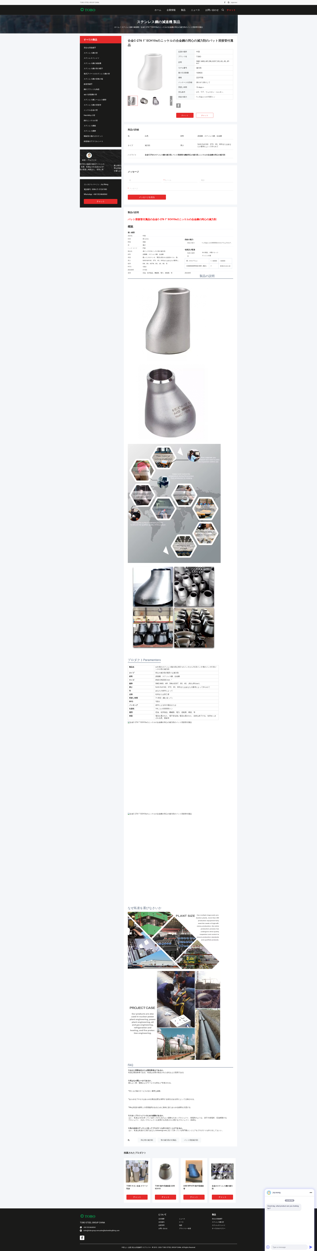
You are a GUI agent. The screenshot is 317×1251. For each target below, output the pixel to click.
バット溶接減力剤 (191, 1140)
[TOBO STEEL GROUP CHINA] (88, 10)
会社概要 (161, 1219)
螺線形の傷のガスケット (93, 136)
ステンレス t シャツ (91, 58)
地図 (180, 1225)
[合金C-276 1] (150, 72)
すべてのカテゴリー (218, 1228)
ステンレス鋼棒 (90, 131)
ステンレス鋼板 (90, 126)
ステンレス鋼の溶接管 (92, 105)
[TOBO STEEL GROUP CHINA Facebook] (225, 2)
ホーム (116, 27)
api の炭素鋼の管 (90, 94)
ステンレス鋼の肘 (91, 53)
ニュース (182, 1219)
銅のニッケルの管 (91, 120)
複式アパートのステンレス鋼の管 (97, 74)
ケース (181, 1222)
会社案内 (161, 1222)
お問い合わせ (162, 1228)
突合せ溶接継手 (90, 48)
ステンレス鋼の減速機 (130, 27)
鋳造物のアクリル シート (93, 141)
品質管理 (161, 1225)
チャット (101, 201)
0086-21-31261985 (99, 189)
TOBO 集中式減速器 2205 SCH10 (165, 1187)
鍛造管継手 (88, 84)
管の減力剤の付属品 (168, 1140)
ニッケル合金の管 (91, 110)
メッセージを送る (147, 197)
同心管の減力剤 (147, 1140)
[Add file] (268, 1247)
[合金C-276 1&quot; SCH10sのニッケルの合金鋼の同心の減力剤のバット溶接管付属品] (137, 1171)
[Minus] (310, 1192)
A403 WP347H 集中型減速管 (193, 1187)
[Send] (311, 1247)
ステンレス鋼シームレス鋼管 (95, 100)
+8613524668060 (100, 194)
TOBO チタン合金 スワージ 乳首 (137, 1187)
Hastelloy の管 (89, 115)
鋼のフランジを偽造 (91, 89)
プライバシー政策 (185, 1228)
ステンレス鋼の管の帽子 (93, 68)
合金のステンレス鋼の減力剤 (222, 1187)
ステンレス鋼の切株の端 (93, 79)
